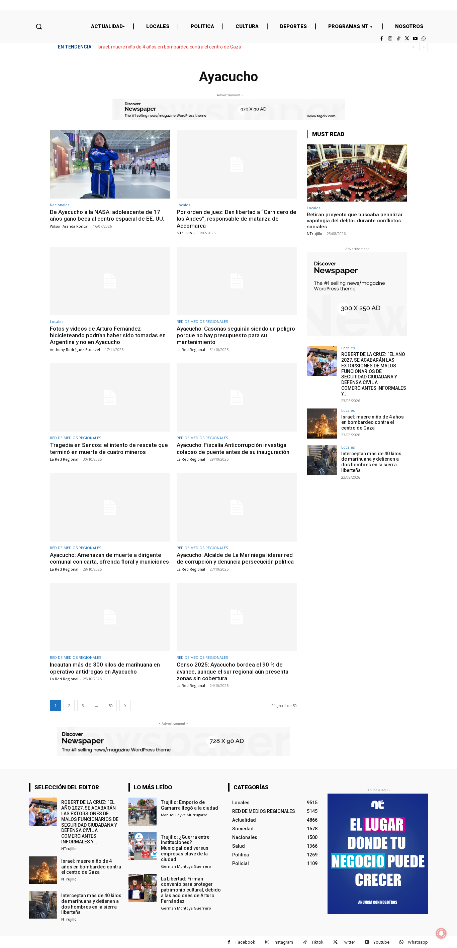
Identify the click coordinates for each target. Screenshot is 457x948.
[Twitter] (406, 38)
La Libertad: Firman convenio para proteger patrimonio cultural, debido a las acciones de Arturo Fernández (191, 890)
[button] (39, 26)
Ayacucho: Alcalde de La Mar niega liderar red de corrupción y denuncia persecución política (235, 558)
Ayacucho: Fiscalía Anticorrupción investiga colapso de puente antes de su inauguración (233, 448)
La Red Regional (191, 349)
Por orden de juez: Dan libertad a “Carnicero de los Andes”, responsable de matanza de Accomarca (236, 219)
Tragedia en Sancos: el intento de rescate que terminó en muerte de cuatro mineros (109, 448)
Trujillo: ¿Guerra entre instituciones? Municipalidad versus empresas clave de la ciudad (185, 848)
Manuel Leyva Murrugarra (184, 814)
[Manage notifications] (441, 933)
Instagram (283, 942)
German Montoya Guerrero (186, 866)
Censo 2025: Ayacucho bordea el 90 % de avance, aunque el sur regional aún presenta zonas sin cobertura (232, 671)
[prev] (413, 47)
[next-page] (125, 705)
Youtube (381, 942)
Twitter (348, 942)
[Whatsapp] (424, 38)
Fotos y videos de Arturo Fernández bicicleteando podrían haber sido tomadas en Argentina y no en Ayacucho (108, 335)
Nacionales (59, 205)
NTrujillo (184, 232)
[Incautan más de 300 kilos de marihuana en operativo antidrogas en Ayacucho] (110, 617)
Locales (183, 205)
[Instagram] (390, 38)
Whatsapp (418, 942)
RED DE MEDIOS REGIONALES (202, 321)
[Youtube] (415, 38)
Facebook (245, 942)
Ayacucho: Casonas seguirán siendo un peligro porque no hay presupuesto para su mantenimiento (236, 335)
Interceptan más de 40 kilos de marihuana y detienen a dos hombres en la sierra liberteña (371, 462)
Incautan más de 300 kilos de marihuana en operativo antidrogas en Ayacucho (105, 668)
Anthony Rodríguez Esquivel (75, 349)
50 (111, 705)
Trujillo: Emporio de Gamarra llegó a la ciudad (189, 805)
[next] (424, 47)
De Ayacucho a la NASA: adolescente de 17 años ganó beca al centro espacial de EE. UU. (107, 215)
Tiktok (317, 942)
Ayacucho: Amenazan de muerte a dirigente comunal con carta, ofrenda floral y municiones (109, 558)
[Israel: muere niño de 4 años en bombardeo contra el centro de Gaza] (322, 423)
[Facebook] (381, 38)
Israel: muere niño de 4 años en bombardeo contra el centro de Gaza (169, 46)
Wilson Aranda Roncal (69, 226)
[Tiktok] (398, 38)
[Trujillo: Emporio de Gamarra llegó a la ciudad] (142, 811)
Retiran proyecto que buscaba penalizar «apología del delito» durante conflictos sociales (355, 221)
